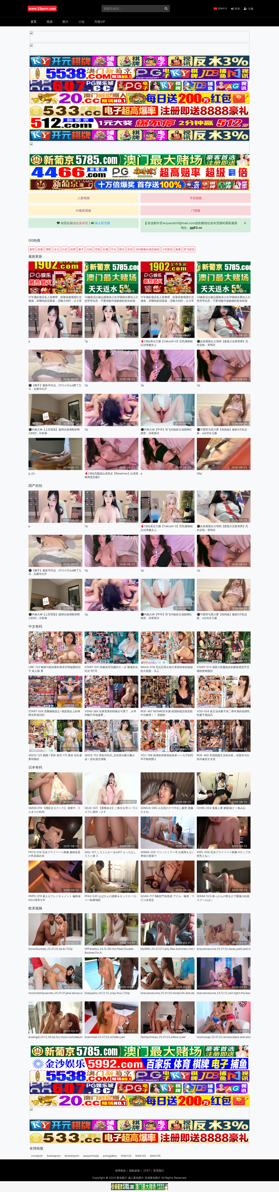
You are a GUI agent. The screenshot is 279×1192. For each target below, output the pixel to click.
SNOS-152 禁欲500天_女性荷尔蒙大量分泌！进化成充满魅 (110, 757)
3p (142, 385)
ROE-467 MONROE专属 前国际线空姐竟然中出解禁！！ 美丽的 (167, 713)
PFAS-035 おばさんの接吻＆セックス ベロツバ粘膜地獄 (110, 897)
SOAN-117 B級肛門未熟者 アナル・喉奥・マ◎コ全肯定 (167, 897)
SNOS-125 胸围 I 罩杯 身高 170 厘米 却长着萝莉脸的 (55, 757)
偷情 (32, 249)
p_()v (31, 473)
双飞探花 (189, 249)
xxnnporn (37, 1155)
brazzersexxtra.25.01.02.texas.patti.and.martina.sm (224, 948)
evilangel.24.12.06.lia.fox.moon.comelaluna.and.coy (55, 1037)
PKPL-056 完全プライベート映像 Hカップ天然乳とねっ (224, 853)
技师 (73, 249)
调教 (48, 249)
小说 (81, 22)
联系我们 (158, 1170)
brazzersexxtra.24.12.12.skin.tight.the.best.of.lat (224, 993)
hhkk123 (140, 1155)
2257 (146, 1170)
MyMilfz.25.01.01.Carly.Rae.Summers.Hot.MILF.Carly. (168, 948)
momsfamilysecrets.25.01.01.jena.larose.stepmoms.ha (55, 993)
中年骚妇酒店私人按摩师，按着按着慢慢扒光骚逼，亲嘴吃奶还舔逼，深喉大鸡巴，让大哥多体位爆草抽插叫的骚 (55, 298)
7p (86, 341)
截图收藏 (74, 223)
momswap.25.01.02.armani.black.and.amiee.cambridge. (224, 1037)
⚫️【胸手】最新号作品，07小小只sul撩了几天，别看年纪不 (54, 387)
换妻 (178, 249)
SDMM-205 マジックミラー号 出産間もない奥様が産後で (167, 853)
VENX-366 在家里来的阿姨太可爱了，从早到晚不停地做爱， (110, 713)
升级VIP (99, 22)
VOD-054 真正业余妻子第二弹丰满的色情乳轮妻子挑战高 (223, 713)
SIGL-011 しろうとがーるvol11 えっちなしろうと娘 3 (110, 853)
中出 (113, 249)
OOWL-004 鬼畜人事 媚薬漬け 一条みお (221, 808)
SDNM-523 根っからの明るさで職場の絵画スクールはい (223, 897)
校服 (40, 249)
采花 (130, 249)
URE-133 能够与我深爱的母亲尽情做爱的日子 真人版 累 (54, 668)
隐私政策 (134, 1170)
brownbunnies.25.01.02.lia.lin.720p (50, 948)
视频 (49, 22)
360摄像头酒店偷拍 (147, 249)
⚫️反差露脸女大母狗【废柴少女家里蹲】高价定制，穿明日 (222, 343)
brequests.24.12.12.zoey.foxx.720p (107, 993)
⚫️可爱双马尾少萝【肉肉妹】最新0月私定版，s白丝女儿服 (222, 431)
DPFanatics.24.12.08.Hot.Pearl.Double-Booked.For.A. (109, 950)
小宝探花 (167, 249)
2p (198, 385)
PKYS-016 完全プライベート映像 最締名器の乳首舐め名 (54, 853)
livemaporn (54, 1155)
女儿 (56, 249)
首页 (34, 22)
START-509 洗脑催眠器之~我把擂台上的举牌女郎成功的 (54, 713)
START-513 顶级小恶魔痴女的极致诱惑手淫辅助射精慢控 (223, 668)
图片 (65, 22)
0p (86, 385)
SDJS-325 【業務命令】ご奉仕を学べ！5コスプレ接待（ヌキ (111, 809)
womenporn (72, 1155)
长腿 (105, 249)
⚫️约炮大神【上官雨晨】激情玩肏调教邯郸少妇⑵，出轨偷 (54, 431)
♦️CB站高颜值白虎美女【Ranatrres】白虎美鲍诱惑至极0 (111, 475)
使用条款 (120, 1170)
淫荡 (97, 249)
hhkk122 (126, 1155)
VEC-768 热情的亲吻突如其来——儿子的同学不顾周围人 (167, 757)
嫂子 (81, 249)
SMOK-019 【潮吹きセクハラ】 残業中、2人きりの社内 (54, 809)
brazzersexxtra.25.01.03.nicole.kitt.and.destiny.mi (168, 993)
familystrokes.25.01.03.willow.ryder (163, 1037)
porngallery (110, 1155)
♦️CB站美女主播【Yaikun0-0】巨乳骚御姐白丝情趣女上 (167, 343)
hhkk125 (155, 1155)
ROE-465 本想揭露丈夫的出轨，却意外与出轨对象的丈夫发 (223, 757)
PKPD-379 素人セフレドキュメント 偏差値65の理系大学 (54, 897)
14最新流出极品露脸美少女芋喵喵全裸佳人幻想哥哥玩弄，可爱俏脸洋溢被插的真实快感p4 (111, 298)
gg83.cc (196, 227)
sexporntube (91, 1155)
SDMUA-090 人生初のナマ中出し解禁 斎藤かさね (167, 809)
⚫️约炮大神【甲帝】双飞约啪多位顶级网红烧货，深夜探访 (166, 431)
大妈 (89, 249)
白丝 (64, 249)
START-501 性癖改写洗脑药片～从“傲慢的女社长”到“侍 (111, 668)
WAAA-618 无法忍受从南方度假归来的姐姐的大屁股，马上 (167, 668)
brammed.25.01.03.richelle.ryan (105, 1037)
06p (199, 473)
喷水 (122, 249)
